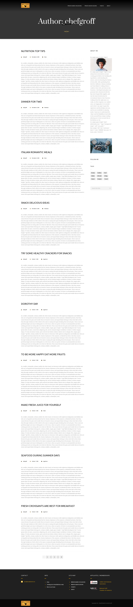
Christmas (46, 107)
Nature (93, 179)
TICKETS (102, 5)
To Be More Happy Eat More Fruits (43, 354)
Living (105, 175)
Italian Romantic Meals (36, 152)
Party (45, 158)
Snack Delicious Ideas (35, 202)
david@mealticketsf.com (29, 581)
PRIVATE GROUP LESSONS (91, 5)
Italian (93, 175)
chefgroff (25, 107)
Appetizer (45, 259)
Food (105, 172)
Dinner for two (31, 101)
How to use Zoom (51, 587)
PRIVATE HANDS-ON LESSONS (75, 5)
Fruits (44, 360)
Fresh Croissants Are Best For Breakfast (48, 506)
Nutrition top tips (33, 51)
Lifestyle (99, 175)
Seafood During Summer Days (40, 455)
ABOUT (108, 5)
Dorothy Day (29, 303)
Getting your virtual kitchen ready (55, 584)
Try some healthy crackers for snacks (46, 253)
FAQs (48, 582)
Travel (106, 179)
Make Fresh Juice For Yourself (41, 404)
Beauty (93, 172)
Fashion (99, 172)
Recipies (100, 179)
